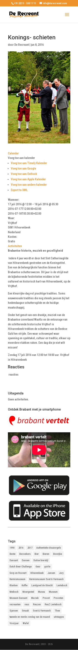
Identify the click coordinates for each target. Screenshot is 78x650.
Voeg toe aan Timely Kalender (29, 163)
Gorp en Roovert (18, 573)
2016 (21, 547)
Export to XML (19, 190)
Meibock (14, 591)
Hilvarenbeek (37, 573)
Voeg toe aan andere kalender (29, 184)
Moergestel (28, 591)
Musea (41, 591)
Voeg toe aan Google (23, 168)
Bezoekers (25, 554)
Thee (57, 610)
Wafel (26, 623)
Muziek (35, 598)
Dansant (14, 560)
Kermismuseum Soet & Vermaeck (46, 579)
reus (27, 604)
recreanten (15, 604)
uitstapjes (59, 616)
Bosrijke (57, 554)
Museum (53, 591)
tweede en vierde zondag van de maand (30, 616)
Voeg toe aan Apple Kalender (28, 179)
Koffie (24, 585)
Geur (38, 566)
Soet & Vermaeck (42, 610)
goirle (47, 566)
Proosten (58, 598)
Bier (37, 554)
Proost (46, 598)
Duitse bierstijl (40, 560)
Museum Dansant (18, 598)
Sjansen (14, 610)
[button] (21, 158)
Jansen (51, 573)
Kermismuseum (17, 579)
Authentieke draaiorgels (48, 547)
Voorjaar (14, 623)
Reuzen (37, 604)
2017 (29, 547)
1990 (12, 547)
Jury (61, 573)
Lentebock (62, 585)
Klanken (14, 585)
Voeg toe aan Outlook (24, 173)
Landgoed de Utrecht (42, 585)
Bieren (46, 554)
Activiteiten (15, 246)
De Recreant (21, 44)
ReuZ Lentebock (53, 604)
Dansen (26, 560)
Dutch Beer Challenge (21, 566)
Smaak (25, 610)
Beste (12, 554)
